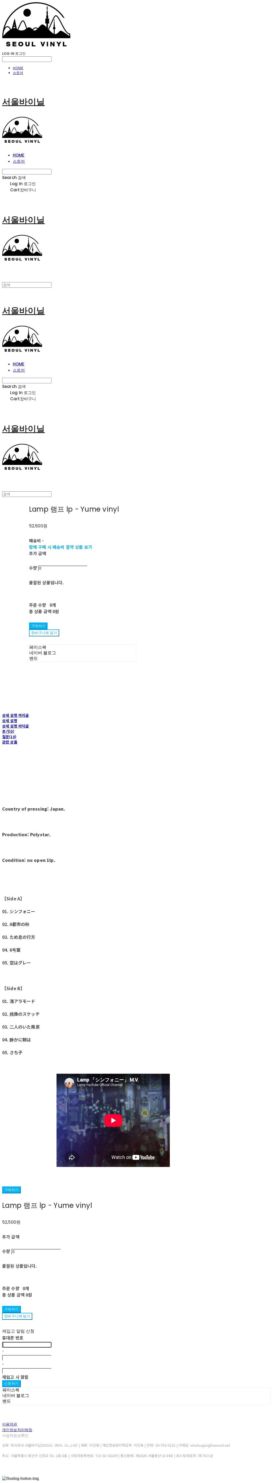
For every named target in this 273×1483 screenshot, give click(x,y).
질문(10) (9, 736)
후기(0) (8, 731)
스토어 (18, 72)
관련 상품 (9, 742)
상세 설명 (9, 720)
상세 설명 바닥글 (15, 726)
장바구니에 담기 (17, 1316)
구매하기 (11, 1189)
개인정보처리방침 (17, 1430)
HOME (18, 67)
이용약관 (9, 1424)
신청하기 (11, 1383)
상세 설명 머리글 (15, 715)
